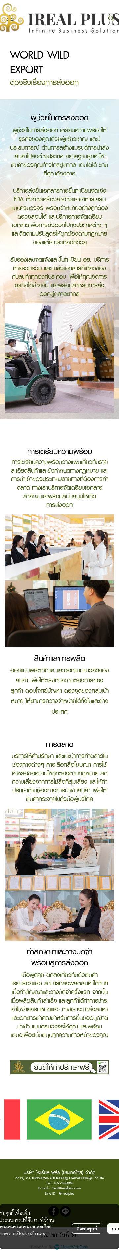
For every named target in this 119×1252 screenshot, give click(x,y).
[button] (111, 18)
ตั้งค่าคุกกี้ (86, 1228)
